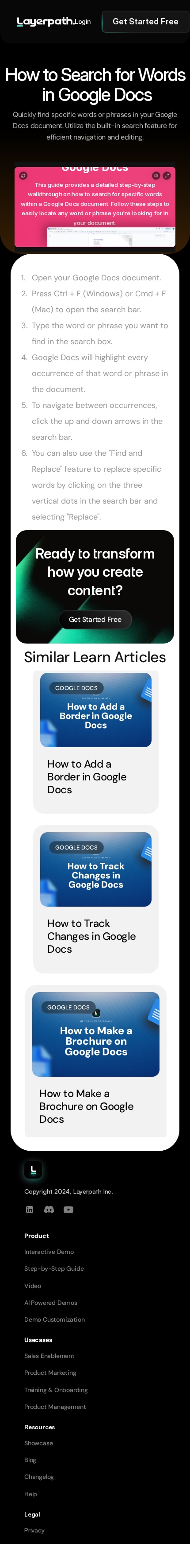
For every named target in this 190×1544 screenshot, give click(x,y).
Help (30, 1494)
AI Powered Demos (50, 1303)
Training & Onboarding (56, 1390)
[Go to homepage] (46, 22)
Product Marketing (50, 1373)
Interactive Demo (49, 1252)
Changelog (39, 1477)
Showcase (38, 1443)
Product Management (55, 1407)
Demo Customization (54, 1319)
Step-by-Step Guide (54, 1268)
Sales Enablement (49, 1356)
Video (32, 1286)
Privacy (34, 1530)
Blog (30, 1460)
